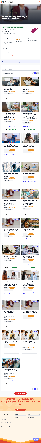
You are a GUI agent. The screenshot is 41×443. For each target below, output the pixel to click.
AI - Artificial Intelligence (8, 126)
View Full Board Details (7, 56)
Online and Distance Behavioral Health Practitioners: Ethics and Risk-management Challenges (29, 312)
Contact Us (3, 423)
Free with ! (12, 98)
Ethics (11, 95)
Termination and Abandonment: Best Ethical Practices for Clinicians (11, 175)
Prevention (14, 154)
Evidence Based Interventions (28, 181)
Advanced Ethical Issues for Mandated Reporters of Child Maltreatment (10, 371)
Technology (6, 238)
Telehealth (25, 238)
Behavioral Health (16, 103)
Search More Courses (20, 393)
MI (35, 181)
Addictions (36, 331)
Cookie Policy (3, 420)
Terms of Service (4, 417)
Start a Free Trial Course (20, 409)
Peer (35, 292)
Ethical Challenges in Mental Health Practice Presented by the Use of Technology (11, 202)
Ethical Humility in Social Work (10, 256)
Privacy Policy (3, 419)
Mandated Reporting (26, 126)
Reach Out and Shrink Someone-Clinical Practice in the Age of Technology (11, 231)
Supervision (6, 95)
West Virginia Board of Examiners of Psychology (14, 62)
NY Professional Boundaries (8, 293)
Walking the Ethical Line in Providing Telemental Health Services (28, 231)
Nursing (36, 103)
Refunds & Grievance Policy (6, 422)
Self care (5, 323)
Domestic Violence (7, 154)
